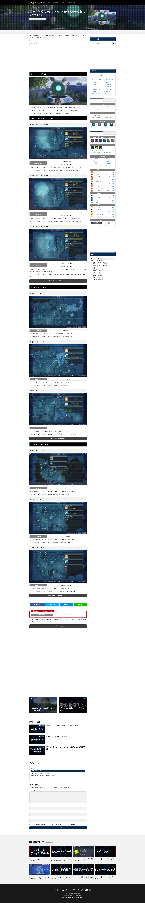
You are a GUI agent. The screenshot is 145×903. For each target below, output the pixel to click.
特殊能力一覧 (96, 91)
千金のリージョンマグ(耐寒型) (100, 265)
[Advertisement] (58, 57)
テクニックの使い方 (96, 225)
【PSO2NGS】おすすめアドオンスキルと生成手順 (39, 859)
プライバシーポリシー (70, 619)
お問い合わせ (88, 890)
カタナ (99, 186)
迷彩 (113, 172)
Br (92, 150)
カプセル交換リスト (109, 91)
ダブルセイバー (99, 181)
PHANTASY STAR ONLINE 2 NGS (74, 897)
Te (113, 142)
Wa (100, 150)
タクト (99, 216)
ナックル (99, 183)
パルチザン (99, 176)
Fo (108, 142)
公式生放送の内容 (109, 79)
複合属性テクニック (109, 225)
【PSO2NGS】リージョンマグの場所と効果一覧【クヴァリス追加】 (56, 32)
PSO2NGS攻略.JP (75, 893)
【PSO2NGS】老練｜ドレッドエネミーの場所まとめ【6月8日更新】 (65, 748)
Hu (92, 142)
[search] (114, 43)
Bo (96, 150)
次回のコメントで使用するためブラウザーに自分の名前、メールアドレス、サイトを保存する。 (53, 824)
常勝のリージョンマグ (98, 270)
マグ (112, 126)
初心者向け (42, 19)
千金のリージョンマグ (98, 272)
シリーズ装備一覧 (96, 165)
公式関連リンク (71, 2)
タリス (99, 209)
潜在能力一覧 (109, 165)
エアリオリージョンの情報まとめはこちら (58, 595)
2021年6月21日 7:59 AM (37, 770)
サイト (31, 817)
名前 (30, 805)
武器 (49, 2)
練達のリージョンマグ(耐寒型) (100, 262)
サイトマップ (60, 890)
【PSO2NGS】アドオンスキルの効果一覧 (105, 859)
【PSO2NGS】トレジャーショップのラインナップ (105, 877)
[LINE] (80, 604)
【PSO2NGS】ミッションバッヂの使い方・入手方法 (62, 725)
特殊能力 (57, 2)
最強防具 (109, 84)
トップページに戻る (58, 626)
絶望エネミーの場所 (109, 93)
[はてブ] (67, 604)
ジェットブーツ (99, 214)
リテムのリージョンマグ (97, 267)
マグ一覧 (109, 89)
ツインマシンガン (99, 200)
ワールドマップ (96, 115)
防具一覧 (109, 86)
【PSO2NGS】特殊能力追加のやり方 (57, 736)
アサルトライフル (99, 195)
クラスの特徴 (96, 152)
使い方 (108, 172)
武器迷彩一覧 (96, 89)
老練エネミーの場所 (96, 93)
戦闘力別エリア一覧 (96, 117)
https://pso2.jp (68, 614)
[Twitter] (52, 604)
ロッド (99, 207)
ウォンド (99, 211)
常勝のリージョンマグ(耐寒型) (100, 264)
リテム (108, 106)
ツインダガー (99, 179)
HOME (32, 32)
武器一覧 (96, 86)
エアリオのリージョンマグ (97, 274)
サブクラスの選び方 (109, 152)
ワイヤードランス (99, 174)
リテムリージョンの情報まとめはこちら (58, 438)
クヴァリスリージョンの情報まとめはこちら (58, 281)
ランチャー (99, 197)
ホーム (45, 2)
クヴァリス (96, 109)
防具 (53, 2)
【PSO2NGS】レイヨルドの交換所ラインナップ (61, 877)
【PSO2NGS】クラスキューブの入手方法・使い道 (83, 859)
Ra (100, 142)
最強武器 (96, 84)
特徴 (108, 190)
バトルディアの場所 (109, 117)
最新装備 (96, 82)
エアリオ (96, 106)
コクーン (99, 126)
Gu (104, 142)
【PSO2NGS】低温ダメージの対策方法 (83, 877)
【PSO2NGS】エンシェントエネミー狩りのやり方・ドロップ (39, 877)
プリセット (63, 2)
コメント (32, 790)
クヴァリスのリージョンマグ (98, 260)
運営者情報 (81, 890)
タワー (105, 126)
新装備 (96, 158)
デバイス (93, 126)
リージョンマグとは (96, 258)
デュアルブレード (99, 188)
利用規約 (80, 619)
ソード (99, 172)
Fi (96, 142)
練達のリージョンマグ (98, 269)
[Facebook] (37, 604)
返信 (83, 779)
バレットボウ (99, 202)
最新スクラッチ (109, 82)
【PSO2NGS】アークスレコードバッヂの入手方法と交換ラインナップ (61, 859)
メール (31, 811)
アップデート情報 (96, 79)
